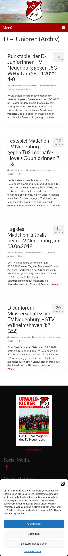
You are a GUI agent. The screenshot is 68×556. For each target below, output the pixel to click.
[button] (62, 484)
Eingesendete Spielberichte (25, 86)
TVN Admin (18, 170)
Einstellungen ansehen (34, 543)
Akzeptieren (34, 523)
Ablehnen (34, 533)
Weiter (50, 117)
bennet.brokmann (21, 337)
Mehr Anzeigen (34, 449)
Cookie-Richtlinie (32, 551)
